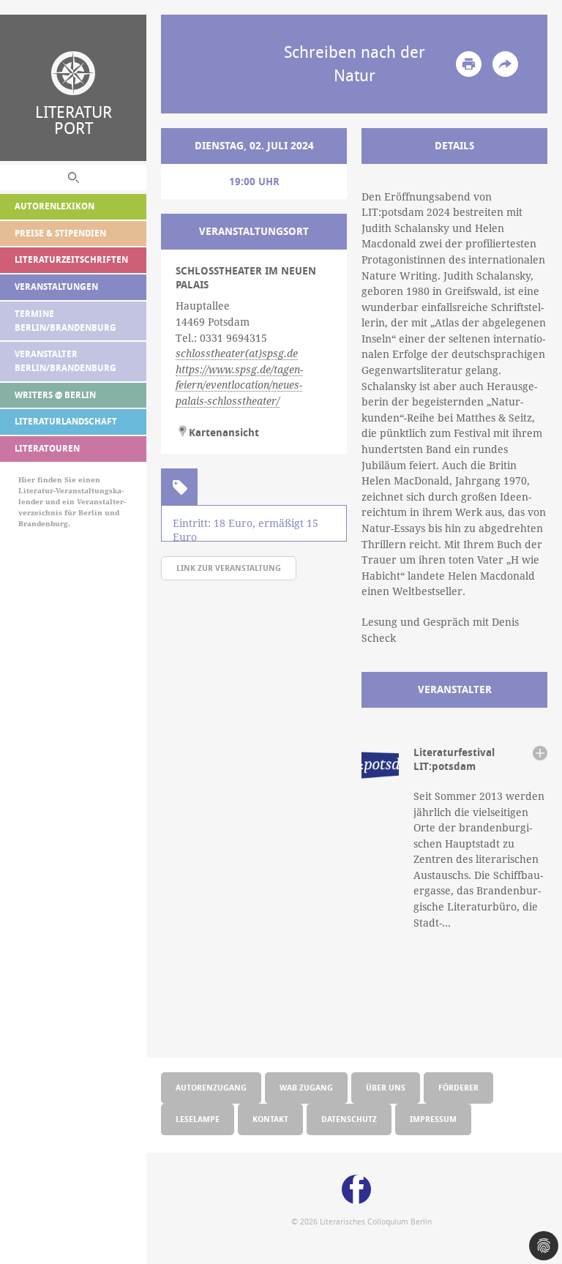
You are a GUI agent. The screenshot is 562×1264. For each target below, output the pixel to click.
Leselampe (198, 1118)
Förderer (458, 1087)
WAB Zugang (306, 1087)
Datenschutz (349, 1118)
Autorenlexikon (54, 206)
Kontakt (270, 1118)
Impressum (433, 1118)
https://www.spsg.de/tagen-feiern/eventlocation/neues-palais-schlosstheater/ (239, 385)
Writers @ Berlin (55, 395)
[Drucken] (469, 64)
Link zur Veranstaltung (228, 567)
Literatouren (47, 448)
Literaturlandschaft (66, 421)
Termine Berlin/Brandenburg (65, 320)
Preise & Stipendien (60, 233)
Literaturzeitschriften (71, 259)
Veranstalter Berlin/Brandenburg (65, 361)
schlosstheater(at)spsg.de (237, 353)
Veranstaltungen (56, 286)
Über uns (385, 1087)
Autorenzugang (211, 1087)
